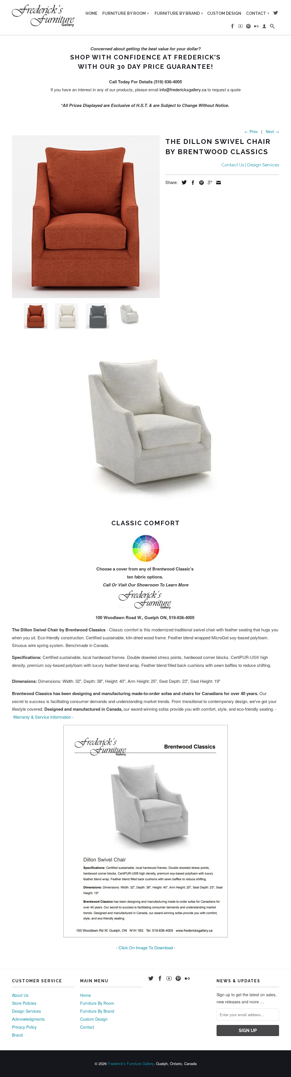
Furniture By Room (125, 13)
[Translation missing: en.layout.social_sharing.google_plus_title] (208, 182)
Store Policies (24, 1003)
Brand (17, 1035)
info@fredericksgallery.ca (182, 89)
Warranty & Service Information (42, 717)
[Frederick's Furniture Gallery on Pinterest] (248, 27)
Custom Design (224, 13)
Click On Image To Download (146, 947)
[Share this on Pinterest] (200, 182)
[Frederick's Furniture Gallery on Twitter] (275, 14)
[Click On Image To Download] (145, 936)
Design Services (26, 1011)
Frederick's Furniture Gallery (131, 1063)
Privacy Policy (24, 1027)
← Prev (251, 131)
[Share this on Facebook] (191, 182)
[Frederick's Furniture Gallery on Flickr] (256, 27)
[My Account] (264, 27)
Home (91, 13)
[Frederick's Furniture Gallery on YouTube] (240, 27)
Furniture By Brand (179, 13)
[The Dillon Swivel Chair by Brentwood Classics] (86, 216)
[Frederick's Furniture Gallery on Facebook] (232, 27)
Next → (272, 131)
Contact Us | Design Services (250, 165)
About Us (20, 995)
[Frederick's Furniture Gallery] (43, 15)
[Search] (272, 27)
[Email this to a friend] (217, 182)
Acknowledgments (28, 1019)
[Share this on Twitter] (183, 182)
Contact (257, 13)
